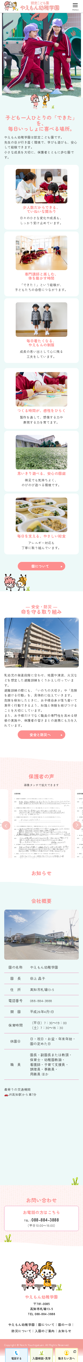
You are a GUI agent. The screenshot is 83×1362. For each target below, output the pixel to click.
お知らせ (64, 1331)
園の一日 (64, 1324)
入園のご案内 (45, 1331)
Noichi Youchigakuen (32, 1345)
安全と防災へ (40, 734)
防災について (21, 1331)
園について (40, 566)
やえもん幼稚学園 (21, 1324)
